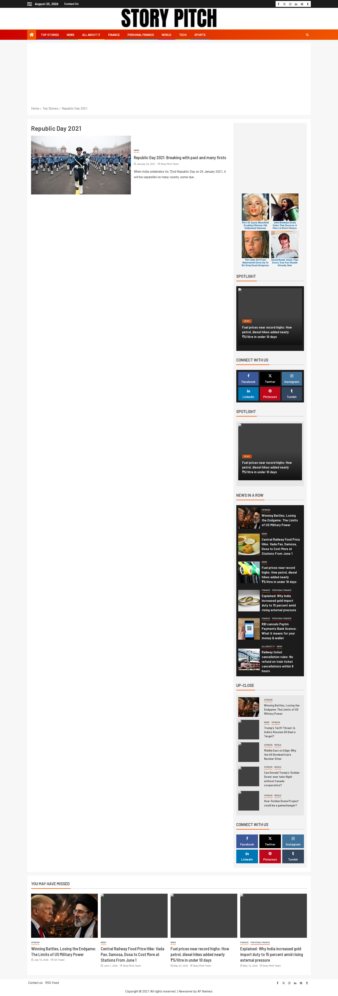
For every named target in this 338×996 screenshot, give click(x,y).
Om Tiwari (59, 960)
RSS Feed (52, 983)
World (166, 34)
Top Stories (50, 34)
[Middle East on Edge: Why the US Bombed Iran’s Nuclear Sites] (248, 752)
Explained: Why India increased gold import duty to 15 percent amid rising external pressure (271, 332)
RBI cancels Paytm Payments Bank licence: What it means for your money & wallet (279, 631)
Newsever (186, 991)
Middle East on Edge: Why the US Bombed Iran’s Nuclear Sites (280, 754)
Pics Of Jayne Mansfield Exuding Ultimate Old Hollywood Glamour (255, 225)
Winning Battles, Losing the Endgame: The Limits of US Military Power (280, 520)
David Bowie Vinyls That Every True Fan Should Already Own (284, 263)
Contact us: (35, 983)
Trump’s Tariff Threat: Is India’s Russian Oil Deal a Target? (280, 732)
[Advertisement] (169, 76)
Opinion (266, 510)
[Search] (307, 35)
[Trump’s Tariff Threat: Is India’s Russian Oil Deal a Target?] (248, 729)
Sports (200, 34)
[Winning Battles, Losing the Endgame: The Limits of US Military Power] (249, 518)
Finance (114, 34)
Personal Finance (141, 34)
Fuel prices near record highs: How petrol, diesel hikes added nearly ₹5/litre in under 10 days (200, 954)
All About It (91, 34)
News (70, 34)
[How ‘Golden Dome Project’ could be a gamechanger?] (248, 801)
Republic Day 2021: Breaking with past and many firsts (180, 157)
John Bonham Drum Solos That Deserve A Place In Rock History (285, 225)
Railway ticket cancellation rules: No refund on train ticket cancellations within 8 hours (277, 661)
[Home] (32, 35)
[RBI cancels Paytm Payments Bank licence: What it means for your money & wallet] (249, 629)
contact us (71, 3)
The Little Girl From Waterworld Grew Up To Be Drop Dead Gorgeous (255, 263)
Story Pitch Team (170, 164)
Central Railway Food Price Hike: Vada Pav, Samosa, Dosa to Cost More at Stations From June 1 (281, 546)
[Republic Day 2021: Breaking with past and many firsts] (81, 165)
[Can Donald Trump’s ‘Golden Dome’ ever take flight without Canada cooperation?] (248, 776)
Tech (183, 34)
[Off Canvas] (29, 4)
